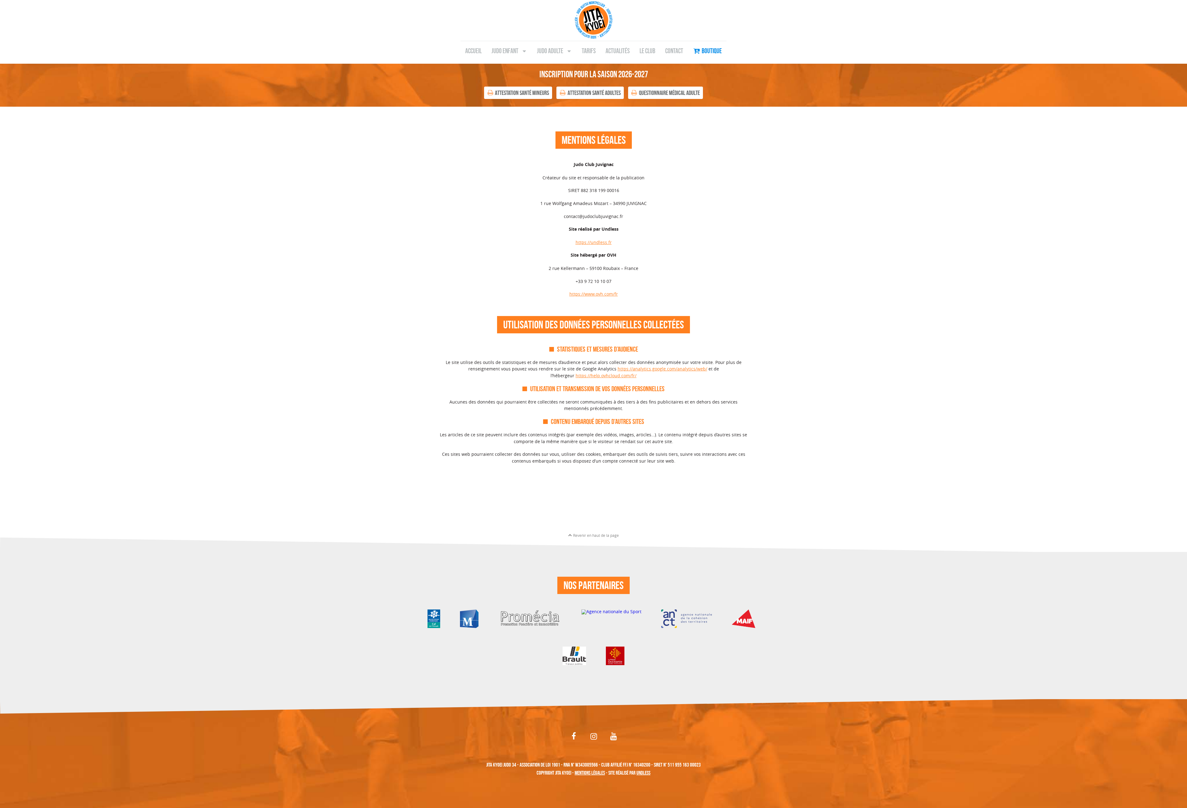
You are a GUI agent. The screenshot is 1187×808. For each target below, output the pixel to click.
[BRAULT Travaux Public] (574, 655)
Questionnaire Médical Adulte (669, 92)
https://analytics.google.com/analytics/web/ (662, 369)
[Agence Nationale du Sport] (611, 618)
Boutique (712, 50)
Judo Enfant (504, 50)
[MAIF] (745, 618)
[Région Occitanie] (615, 655)
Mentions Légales (590, 773)
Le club (647, 50)
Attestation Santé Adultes (594, 92)
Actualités (618, 50)
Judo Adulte (550, 50)
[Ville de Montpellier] (469, 618)
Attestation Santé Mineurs (522, 92)
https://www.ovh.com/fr (593, 294)
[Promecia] (530, 618)
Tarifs (589, 50)
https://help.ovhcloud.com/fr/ (606, 375)
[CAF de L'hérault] (433, 618)
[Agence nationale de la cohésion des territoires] (686, 618)
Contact (674, 50)
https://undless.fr (594, 242)
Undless (643, 773)
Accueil (473, 50)
